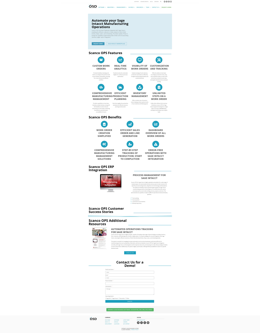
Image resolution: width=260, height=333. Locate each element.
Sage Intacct (115, 298)
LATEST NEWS (126, 320)
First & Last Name (109, 269)
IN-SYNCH (131, 7)
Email (106, 275)
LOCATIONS (116, 323)
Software (101, 7)
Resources (140, 7)
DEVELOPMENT (108, 323)
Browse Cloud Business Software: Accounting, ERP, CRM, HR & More (130, 309)
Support (136, 1)
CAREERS (125, 322)
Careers (156, 1)
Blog (151, 1)
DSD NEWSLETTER (141, 320)
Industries (110, 7)
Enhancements (144, 1)
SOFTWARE (116, 320)
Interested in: (108, 286)
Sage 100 (108, 298)
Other (127, 298)
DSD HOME (107, 320)
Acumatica (122, 298)
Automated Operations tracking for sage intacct (132, 230)
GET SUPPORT (126, 323)
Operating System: (109, 296)
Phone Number (109, 280)
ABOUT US (107, 322)
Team (147, 7)
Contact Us (155, 7)
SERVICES (116, 322)
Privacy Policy (135, 329)
